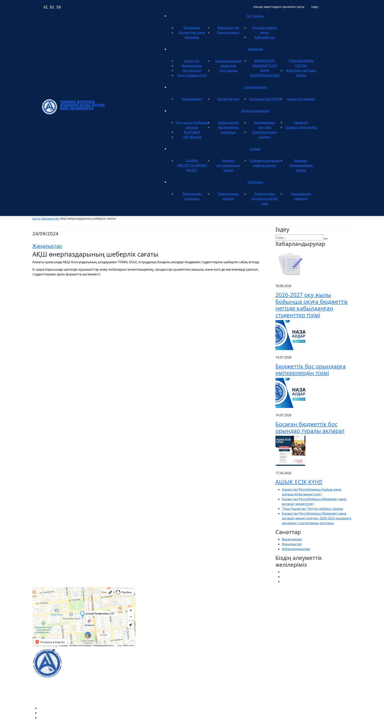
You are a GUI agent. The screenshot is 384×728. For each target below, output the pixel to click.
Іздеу (314, 7)
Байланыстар (264, 37)
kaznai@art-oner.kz (289, 659)
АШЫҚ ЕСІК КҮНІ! (298, 482)
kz (46, 7)
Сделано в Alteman (337, 725)
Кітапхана (255, 182)
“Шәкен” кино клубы (301, 127)
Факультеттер (228, 27)
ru (52, 7)
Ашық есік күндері (301, 99)
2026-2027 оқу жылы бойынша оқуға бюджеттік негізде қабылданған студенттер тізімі (311, 305)
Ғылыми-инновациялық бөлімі (228, 165)
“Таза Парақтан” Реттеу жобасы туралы (312, 508)
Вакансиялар (192, 65)
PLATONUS (192, 132)
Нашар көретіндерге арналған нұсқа (278, 7)
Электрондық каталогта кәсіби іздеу (265, 199)
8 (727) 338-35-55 (288, 671)
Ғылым (255, 149)
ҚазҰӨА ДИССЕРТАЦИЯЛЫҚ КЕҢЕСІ (192, 165)
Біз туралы (255, 16)
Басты (36, 218)
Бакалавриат (192, 99)
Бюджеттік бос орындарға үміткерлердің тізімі (310, 369)
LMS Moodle (192, 137)
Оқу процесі (191, 70)
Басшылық (192, 27)
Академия (255, 49)
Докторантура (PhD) (264, 99)
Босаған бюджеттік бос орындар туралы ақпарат (310, 427)
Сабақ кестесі (228, 122)
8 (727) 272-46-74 (153, 606)
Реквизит (301, 122)
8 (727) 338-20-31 (261, 606)
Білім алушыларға (255, 110)
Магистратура (228, 99)
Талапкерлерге (255, 87)
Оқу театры (228, 70)
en (59, 7)
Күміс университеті (192, 75)
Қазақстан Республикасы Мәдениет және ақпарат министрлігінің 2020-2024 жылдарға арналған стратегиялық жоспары (316, 518)
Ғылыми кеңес (228, 32)
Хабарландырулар (296, 549)
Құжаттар (191, 61)
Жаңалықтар (50, 218)
